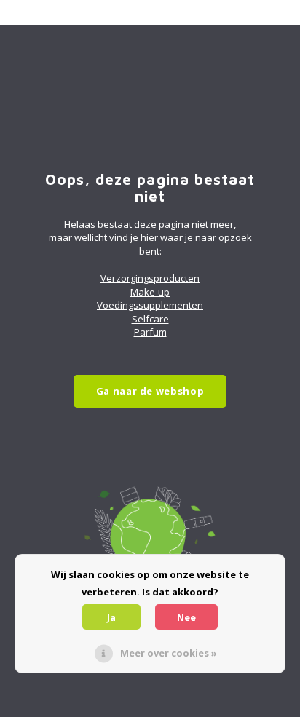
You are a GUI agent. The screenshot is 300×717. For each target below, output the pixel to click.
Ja (111, 617)
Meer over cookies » (168, 652)
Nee (186, 617)
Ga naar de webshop (150, 390)
